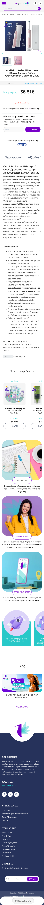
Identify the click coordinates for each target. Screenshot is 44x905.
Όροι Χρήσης (6, 810)
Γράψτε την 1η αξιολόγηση (33, 83)
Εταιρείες (5, 820)
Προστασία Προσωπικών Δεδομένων (15, 814)
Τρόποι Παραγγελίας (9, 843)
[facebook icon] (4, 794)
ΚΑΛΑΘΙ (14, 426)
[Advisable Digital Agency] (22, 896)
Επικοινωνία (6, 853)
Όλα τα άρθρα (22, 707)
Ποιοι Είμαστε (7, 833)
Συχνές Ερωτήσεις (8, 839)
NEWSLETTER (22, 480)
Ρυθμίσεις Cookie (8, 856)
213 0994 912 (9, 785)
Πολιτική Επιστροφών (9, 817)
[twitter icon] (10, 794)
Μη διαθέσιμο (23, 900)
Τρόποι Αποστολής (8, 849)
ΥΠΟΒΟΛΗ (33, 129)
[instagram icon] (16, 794)
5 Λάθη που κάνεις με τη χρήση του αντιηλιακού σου (22, 696)
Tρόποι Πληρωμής (8, 846)
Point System (6, 836)
